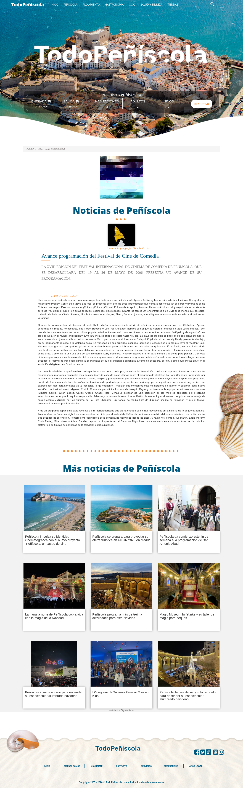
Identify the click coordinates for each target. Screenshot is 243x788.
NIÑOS (169, 101)
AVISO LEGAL (195, 766)
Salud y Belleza (151, 4)
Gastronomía (114, 4)
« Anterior (115, 710)
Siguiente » (127, 710)
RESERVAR (201, 103)
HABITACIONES (107, 101)
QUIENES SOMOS (72, 766)
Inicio (54, 4)
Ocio (132, 4)
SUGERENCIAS (171, 766)
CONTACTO (121, 766)
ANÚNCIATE (96, 766)
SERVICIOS (146, 766)
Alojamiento (91, 4)
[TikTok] (209, 752)
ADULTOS (137, 101)
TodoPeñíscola (27, 4)
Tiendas (173, 4)
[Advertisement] (121, 440)
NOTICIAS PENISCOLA (51, 148)
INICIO (47, 766)
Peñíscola (70, 4)
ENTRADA (39, 101)
